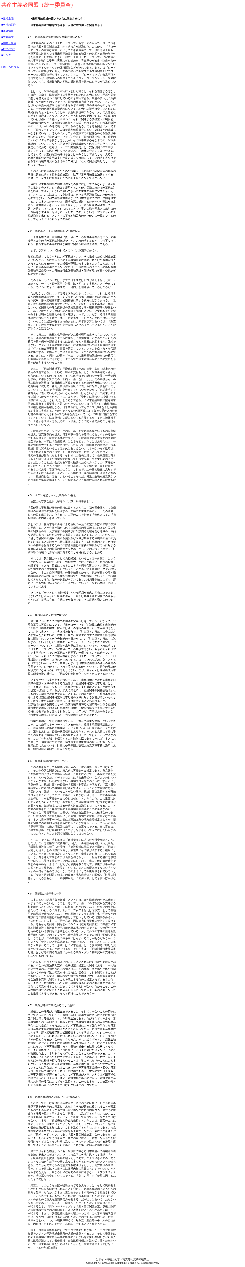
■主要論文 (7, 37)
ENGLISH (9, 49)
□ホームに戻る (10, 67)
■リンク (6, 55)
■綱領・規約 (8, 43)
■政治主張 (7, 18)
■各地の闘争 (8, 24)
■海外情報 (7, 31)
